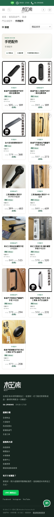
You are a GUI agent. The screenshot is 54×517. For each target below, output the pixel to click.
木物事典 (6, 455)
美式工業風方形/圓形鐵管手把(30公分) (40, 247)
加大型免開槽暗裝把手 (14, 143)
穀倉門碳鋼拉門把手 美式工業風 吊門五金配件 (40, 299)
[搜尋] (9, 10)
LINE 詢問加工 (11, 493)
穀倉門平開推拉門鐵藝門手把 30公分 (14, 299)
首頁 (4, 17)
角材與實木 (7, 426)
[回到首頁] (12, 387)
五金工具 (6, 434)
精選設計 (6, 451)
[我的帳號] (43, 10)
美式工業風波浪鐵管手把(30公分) (14, 247)
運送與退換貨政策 (10, 468)
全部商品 (6, 418)
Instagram (17, 499)
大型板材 (6, 422)
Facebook (7, 499)
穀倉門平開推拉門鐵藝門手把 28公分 (40, 144)
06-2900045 (8, 405)
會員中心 (6, 460)
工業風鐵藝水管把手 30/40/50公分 (14, 195)
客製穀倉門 (14, 17)
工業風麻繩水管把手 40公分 (40, 195)
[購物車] (50, 10)
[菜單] (3, 10)
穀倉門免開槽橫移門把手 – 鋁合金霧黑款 (14, 92)
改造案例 (6, 447)
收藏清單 (6, 464)
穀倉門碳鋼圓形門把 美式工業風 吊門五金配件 (14, 351)
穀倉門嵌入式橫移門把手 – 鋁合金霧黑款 (40, 92)
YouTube (26, 499)
